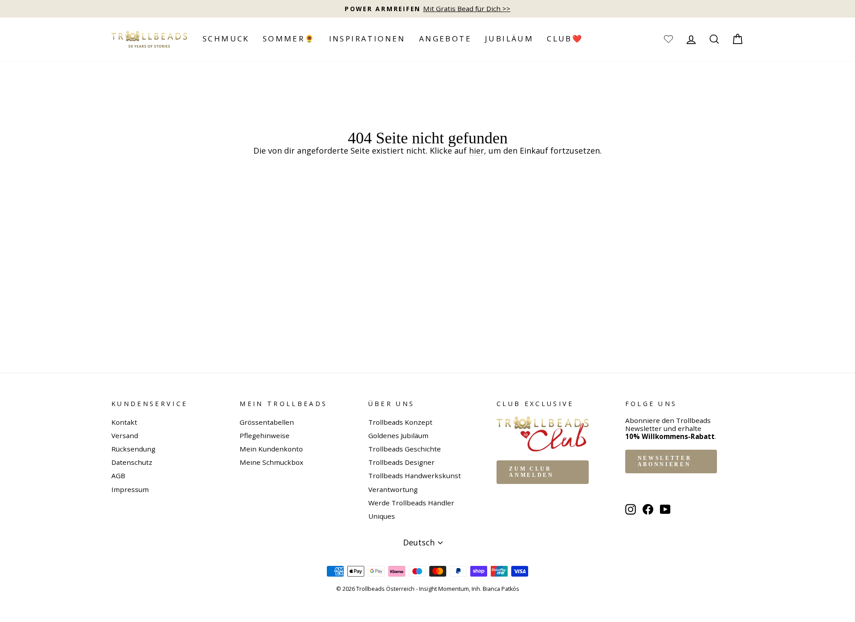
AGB (118, 475)
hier (476, 151)
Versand (124, 435)
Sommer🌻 (289, 38)
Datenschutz (131, 462)
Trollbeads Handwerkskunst (414, 475)
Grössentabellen (267, 422)
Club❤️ (565, 38)
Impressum (130, 489)
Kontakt (124, 422)
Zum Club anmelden (531, 472)
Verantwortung (393, 489)
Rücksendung (133, 448)
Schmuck (226, 38)
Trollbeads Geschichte (404, 448)
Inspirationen (367, 38)
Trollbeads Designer (401, 462)
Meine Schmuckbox (271, 462)
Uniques (381, 516)
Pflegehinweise (264, 435)
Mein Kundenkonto (271, 448)
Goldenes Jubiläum (398, 435)
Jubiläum (509, 38)
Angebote (445, 38)
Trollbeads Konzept (400, 422)
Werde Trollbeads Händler (411, 502)
